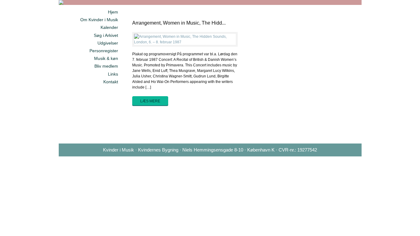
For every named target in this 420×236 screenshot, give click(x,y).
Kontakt (110, 81)
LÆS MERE (150, 101)
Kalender (109, 27)
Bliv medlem (106, 66)
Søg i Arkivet (106, 35)
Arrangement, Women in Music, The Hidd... (179, 23)
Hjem (113, 12)
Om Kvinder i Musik (99, 19)
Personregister (103, 50)
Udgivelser (107, 43)
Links (113, 74)
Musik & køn (106, 58)
